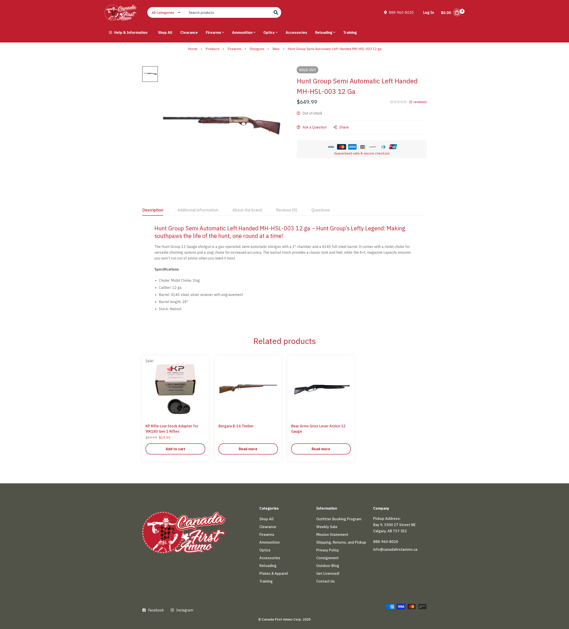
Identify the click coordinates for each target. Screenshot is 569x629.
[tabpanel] (284, 270)
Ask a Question (315, 127)
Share (344, 127)
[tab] (152, 210)
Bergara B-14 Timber (236, 426)
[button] (175, 448)
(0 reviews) (418, 102)
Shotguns (257, 49)
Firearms (234, 49)
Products (212, 49)
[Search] (275, 12)
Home (192, 49)
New (276, 49)
